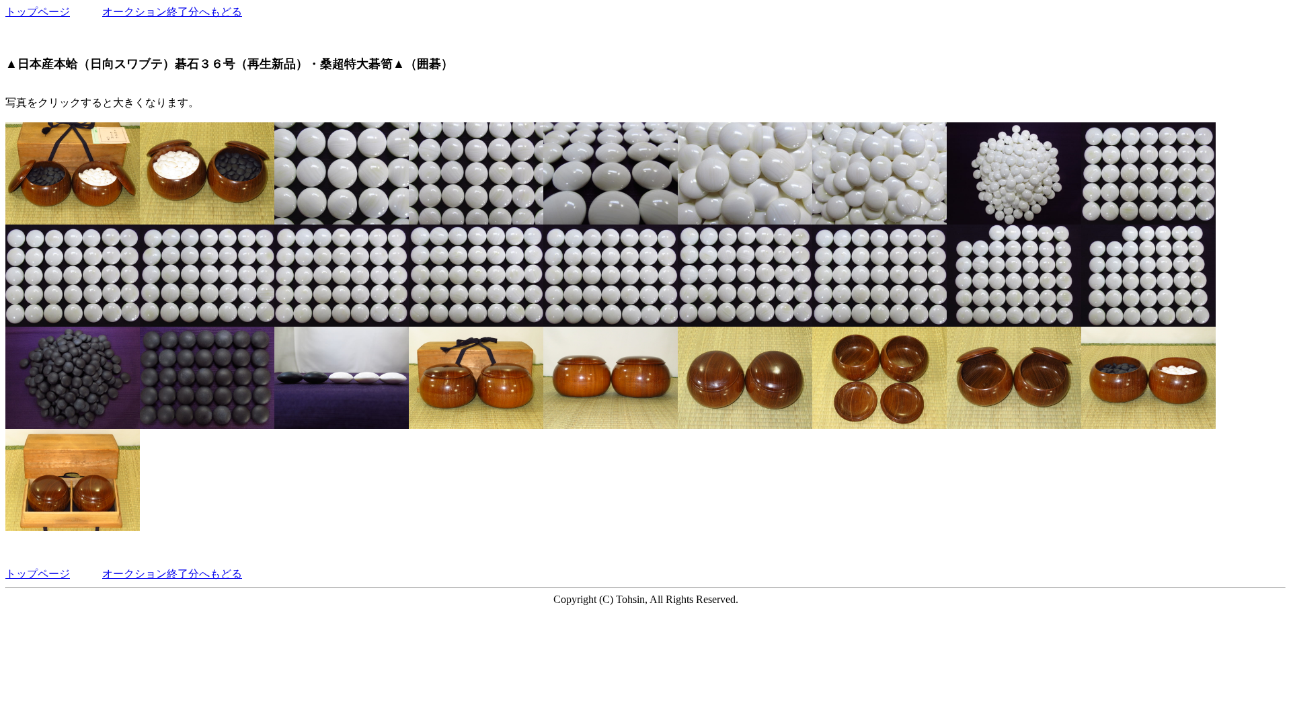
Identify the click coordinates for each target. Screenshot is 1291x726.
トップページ (37, 11)
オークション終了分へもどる (172, 11)
